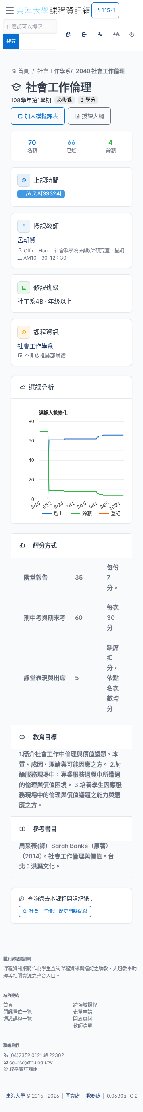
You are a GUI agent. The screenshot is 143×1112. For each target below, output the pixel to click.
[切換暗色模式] (132, 34)
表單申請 (82, 1012)
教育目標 (45, 737)
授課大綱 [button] (93, 115)
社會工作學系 (54, 70)
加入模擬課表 (41, 115)
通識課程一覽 (17, 1019)
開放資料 (82, 1019)
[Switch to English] (100, 34)
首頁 (22, 70)
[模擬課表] (68, 34)
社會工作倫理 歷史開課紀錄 (58, 911)
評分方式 (45, 545)
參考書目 (45, 828)
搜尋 (11, 41)
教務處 (93, 1096)
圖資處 (73, 1096)
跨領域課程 (85, 1005)
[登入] (84, 34)
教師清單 (82, 1026)
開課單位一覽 (17, 1012)
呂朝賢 (26, 240)
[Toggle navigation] (9, 10)
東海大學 (15, 1096)
